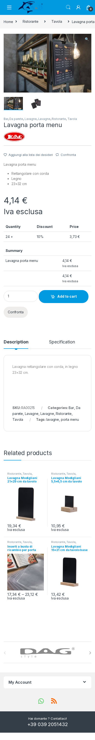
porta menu (70, 419)
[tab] (16, 344)
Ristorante (30, 21)
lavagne (52, 419)
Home (8, 21)
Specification (62, 342)
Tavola (56, 21)
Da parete (16, 119)
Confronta (68, 155)
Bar (6, 119)
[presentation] (90, 653)
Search (68, 7)
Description (16, 342)
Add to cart (67, 296)
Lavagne (31, 119)
